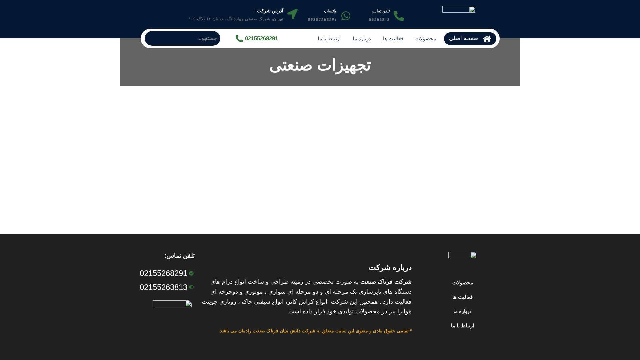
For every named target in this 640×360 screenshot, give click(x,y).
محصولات (425, 38)
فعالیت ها (393, 38)
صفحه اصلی (463, 38)
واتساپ (330, 11)
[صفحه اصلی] (487, 39)
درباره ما (362, 38)
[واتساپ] (346, 16)
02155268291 (261, 38)
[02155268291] (239, 38)
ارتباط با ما (329, 38)
